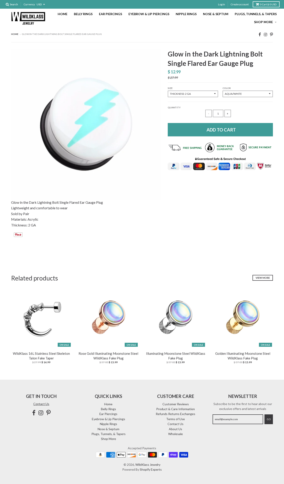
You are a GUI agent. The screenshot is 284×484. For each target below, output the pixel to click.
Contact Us (41, 404)
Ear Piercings (110, 14)
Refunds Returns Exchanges (175, 414)
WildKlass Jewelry (147, 464)
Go (269, 419)
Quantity (174, 107)
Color (227, 88)
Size (170, 88)
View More (263, 277)
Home (62, 14)
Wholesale (175, 434)
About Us (175, 429)
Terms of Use (175, 419)
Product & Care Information (175, 409)
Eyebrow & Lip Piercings (148, 14)
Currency (29, 4)
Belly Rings (83, 14)
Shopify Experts (151, 469)
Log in (221, 4)
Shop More (264, 22)
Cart (268, 4)
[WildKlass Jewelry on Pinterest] (271, 34)
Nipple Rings (186, 14)
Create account (240, 4)
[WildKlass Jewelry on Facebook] (259, 34)
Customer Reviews (175, 404)
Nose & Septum (215, 14)
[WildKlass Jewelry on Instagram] (265, 34)
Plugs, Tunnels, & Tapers (256, 14)
